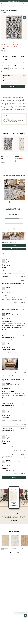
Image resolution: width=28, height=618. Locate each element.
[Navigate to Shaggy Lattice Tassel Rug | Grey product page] (8, 144)
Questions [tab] (13, 242)
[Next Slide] (25, 236)
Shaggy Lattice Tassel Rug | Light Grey (13, 262)
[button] (4, 12)
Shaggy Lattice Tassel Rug (17, 6)
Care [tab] (20, 94)
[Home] (14, 3)
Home (2, 6)
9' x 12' (11, 68)
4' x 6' (8, 65)
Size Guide (25, 62)
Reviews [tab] (5, 242)
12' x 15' (22, 68)
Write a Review (16, 249)
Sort (15, 253)
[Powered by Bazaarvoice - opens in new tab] (14, 202)
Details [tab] (15, 94)
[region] (14, 236)
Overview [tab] (9, 94)
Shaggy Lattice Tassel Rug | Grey (12, 315)
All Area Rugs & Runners (8, 6)
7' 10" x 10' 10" (5, 68)
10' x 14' (16, 68)
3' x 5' (3, 65)
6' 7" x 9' (20, 65)
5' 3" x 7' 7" (14, 65)
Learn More (24, 75)
